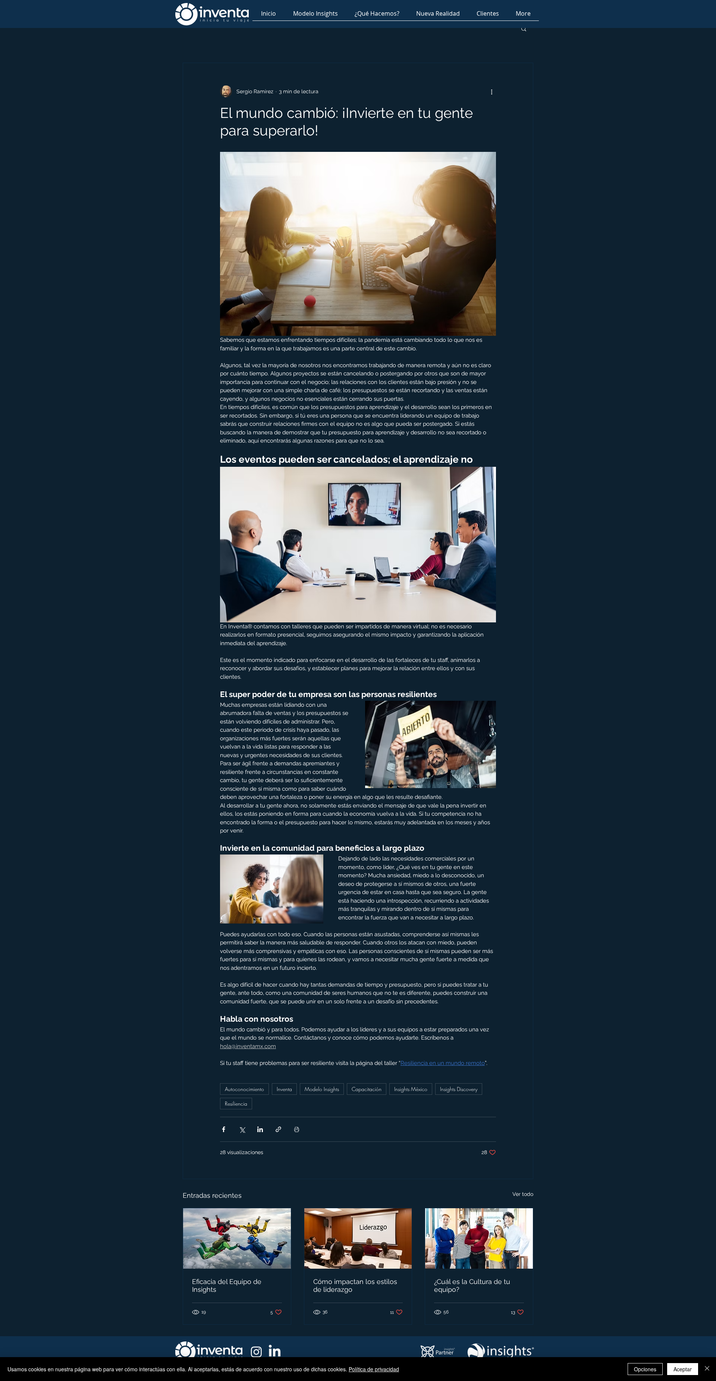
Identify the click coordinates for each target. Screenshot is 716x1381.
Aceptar (682, 1369)
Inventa (284, 1089)
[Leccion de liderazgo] (358, 1238)
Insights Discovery (458, 1089)
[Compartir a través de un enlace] (278, 1129)
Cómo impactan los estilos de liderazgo (355, 1285)
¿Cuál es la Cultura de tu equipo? (472, 1285)
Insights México (410, 1089)
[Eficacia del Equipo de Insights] (237, 1238)
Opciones (645, 1369)
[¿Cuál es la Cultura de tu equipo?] (479, 1238)
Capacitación (366, 1089)
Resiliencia (236, 1103)
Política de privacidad (374, 1369)
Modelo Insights (322, 1089)
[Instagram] (256, 1351)
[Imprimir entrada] (296, 1129)
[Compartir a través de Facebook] (223, 1129)
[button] (523, 28)
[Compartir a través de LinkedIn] (260, 1129)
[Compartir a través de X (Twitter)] (241, 1129)
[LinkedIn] (274, 1351)
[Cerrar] (707, 1369)
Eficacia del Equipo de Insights (226, 1285)
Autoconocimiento (244, 1089)
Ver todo (522, 1194)
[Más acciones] (491, 91)
